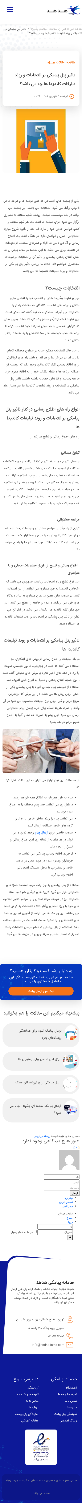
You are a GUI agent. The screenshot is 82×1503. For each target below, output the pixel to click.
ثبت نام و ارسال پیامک (41, 991)
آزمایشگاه (71, 1387)
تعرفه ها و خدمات (66, 1394)
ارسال (74, 1193)
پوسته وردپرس (42, 1136)
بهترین (69, 1198)
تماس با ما (71, 1401)
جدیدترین (67, 1206)
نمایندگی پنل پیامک (65, 1414)
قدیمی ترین (66, 1202)
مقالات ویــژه (39, 29)
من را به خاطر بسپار (22, 1232)
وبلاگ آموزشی (68, 1420)
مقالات (53, 29)
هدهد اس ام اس (72, 29)
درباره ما (72, 1407)
